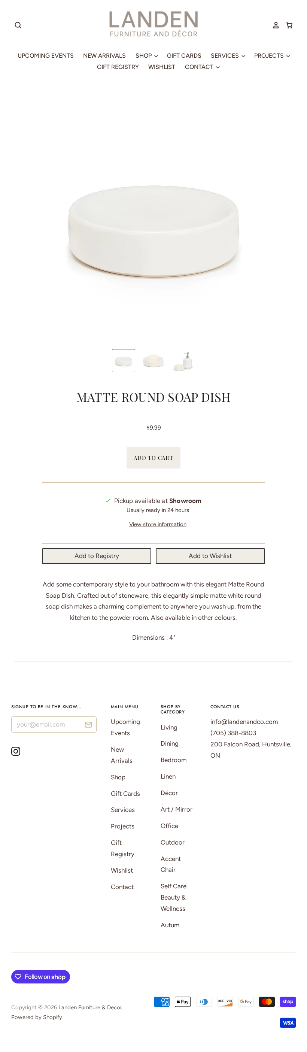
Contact (200, 66)
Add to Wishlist (210, 556)
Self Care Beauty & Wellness (173, 897)
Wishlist (161, 66)
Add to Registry (97, 556)
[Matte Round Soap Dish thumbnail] (123, 360)
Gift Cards (184, 55)
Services (225, 55)
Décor (169, 793)
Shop (144, 55)
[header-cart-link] (286, 25)
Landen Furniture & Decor (90, 1007)
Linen (168, 776)
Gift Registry (118, 66)
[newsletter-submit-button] (88, 725)
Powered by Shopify (36, 1017)
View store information (157, 524)
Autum (170, 925)
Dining (170, 743)
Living (169, 727)
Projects (269, 55)
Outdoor (173, 842)
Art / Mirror (176, 809)
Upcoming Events (46, 55)
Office (169, 826)
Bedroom (173, 760)
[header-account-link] (273, 25)
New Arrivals (104, 55)
